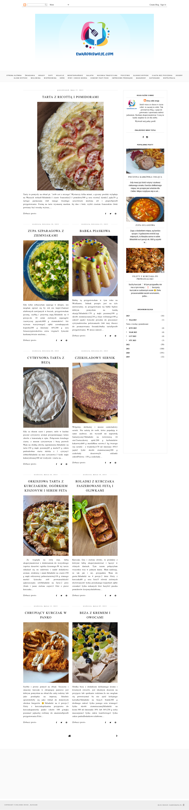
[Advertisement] (145, 407)
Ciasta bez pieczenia (162, 75)
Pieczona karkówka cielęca (145, 177)
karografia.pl (175, 805)
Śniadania (30, 75)
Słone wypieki (21, 78)
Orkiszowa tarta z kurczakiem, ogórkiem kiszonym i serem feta (46, 485)
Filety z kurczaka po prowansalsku (145, 277)
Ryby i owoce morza (77, 78)
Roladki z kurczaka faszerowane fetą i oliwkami (95, 485)
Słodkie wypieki (141, 75)
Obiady (41, 75)
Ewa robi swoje (153, 100)
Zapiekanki (154, 78)
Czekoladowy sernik (95, 358)
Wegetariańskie (75, 75)
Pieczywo (125, 75)
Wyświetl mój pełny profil (145, 121)
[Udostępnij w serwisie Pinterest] (115, 214)
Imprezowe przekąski (122, 78)
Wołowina (36, 78)
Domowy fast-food (100, 78)
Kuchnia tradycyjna (107, 75)
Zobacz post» (30, 213)
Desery (179, 75)
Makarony (141, 78)
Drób (62, 78)
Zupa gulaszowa (145, 225)
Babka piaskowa (95, 231)
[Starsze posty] (117, 736)
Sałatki (90, 75)
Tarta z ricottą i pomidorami (70, 97)
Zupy (50, 75)
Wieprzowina (50, 78)
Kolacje (60, 75)
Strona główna (14, 75)
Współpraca (169, 78)
